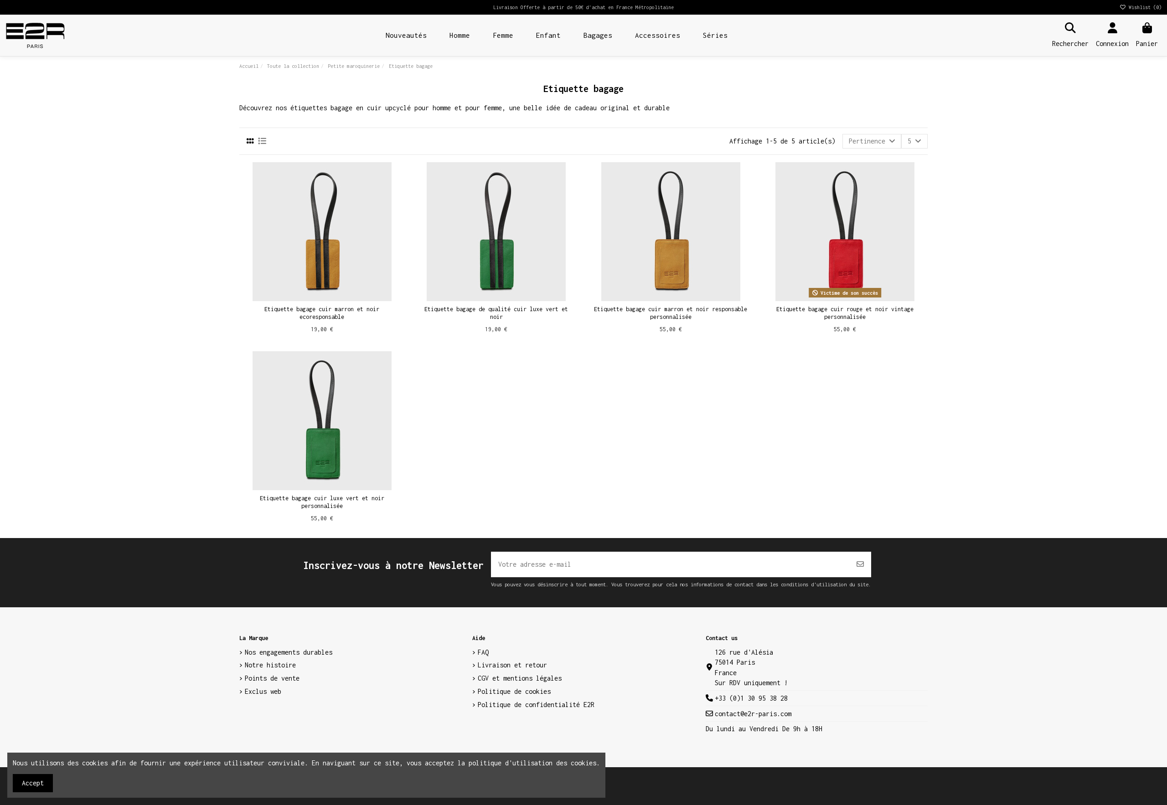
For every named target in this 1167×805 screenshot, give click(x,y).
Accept (33, 783)
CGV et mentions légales (520, 678)
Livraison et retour (512, 665)
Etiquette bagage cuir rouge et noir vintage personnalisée (845, 313)
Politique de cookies (514, 691)
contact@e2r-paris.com (753, 714)
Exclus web (263, 691)
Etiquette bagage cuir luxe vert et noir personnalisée (322, 502)
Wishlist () (1144, 7)
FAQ (483, 652)
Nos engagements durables (288, 652)
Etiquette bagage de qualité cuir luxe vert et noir (496, 313)
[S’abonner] (860, 564)
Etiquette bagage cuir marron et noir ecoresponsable (321, 313)
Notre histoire (270, 665)
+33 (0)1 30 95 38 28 (751, 698)
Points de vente (272, 678)
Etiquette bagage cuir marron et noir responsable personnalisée (670, 313)
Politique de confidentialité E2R (536, 704)
